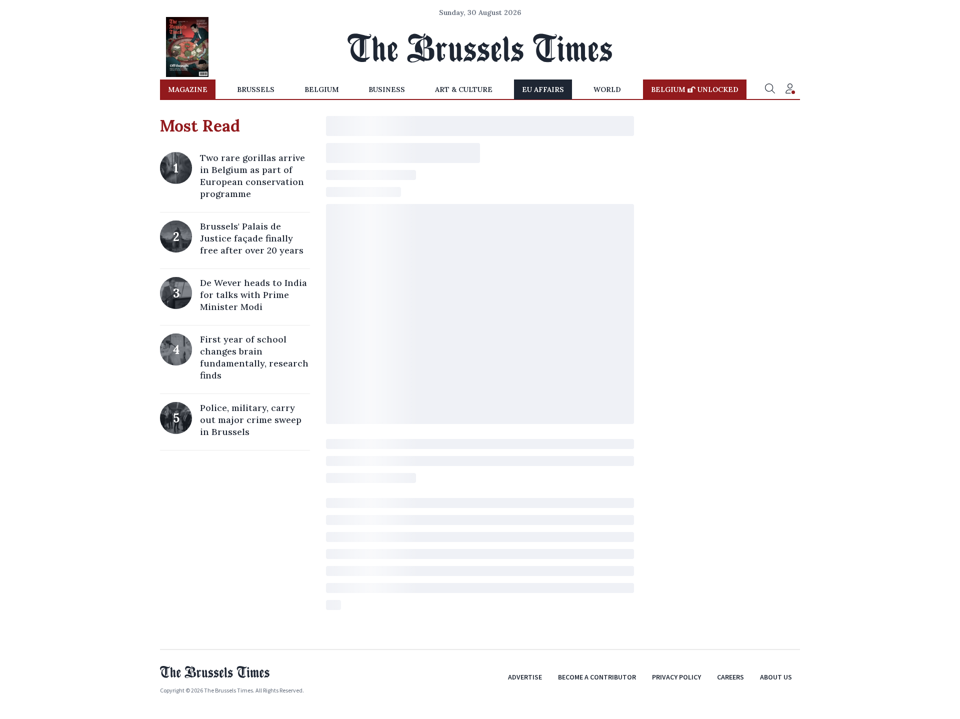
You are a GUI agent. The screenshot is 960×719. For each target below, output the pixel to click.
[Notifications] (790, 90)
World (607, 89)
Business (386, 89)
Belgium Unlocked (694, 89)
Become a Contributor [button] (597, 677)
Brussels (255, 89)
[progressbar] (480, 126)
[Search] (770, 90)
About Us (776, 677)
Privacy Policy (676, 677)
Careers (730, 677)
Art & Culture (463, 89)
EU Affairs (543, 89)
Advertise (525, 677)
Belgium (321, 89)
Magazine (188, 89)
